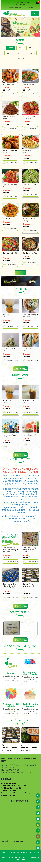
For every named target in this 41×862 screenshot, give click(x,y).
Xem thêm (20, 272)
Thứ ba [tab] (20, 48)
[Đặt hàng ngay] (20, 27)
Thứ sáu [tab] (21, 53)
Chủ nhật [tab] (20, 59)
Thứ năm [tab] (9, 53)
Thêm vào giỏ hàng (11, 94)
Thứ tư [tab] (30, 48)
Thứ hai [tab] (10, 48)
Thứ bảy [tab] (32, 53)
